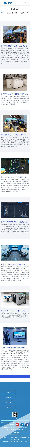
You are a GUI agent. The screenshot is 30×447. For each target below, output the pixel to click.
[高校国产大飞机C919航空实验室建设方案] (15, 123)
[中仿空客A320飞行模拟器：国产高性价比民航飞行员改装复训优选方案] (15, 82)
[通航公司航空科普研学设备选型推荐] (15, 252)
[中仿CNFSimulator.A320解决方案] (15, 299)
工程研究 (21, 13)
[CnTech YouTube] (17, 424)
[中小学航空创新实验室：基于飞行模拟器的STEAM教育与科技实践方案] (15, 34)
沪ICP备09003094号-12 (15, 434)
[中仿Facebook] (27, 424)
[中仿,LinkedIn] (22, 424)
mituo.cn (25, 441)
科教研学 (15, 13)
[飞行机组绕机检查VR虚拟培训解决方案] (15, 336)
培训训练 (7, 13)
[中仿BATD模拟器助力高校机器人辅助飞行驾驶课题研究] (15, 210)
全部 (2, 13)
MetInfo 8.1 (12, 441)
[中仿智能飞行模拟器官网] (8, 3)
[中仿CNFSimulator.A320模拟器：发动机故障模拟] (15, 165)
